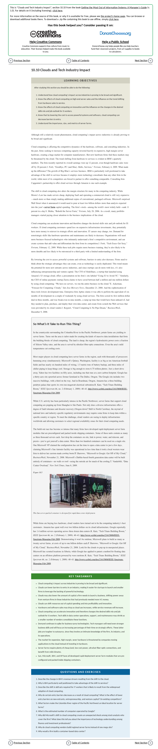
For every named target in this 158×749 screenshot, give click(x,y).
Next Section (141, 60)
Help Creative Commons (46, 42)
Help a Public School (115, 42)
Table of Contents (80, 60)
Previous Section (22, 60)
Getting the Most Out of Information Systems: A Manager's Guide (114, 7)
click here (57, 11)
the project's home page (113, 16)
